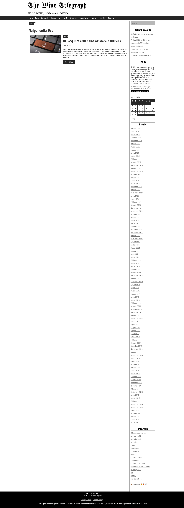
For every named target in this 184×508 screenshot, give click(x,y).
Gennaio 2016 (136, 380)
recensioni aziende (138, 464)
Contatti (102, 18)
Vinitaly (94, 18)
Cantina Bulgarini (137, 46)
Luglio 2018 (135, 288)
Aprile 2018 (135, 297)
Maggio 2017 (135, 331)
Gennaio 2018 (136, 306)
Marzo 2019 (135, 266)
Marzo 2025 (135, 156)
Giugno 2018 (135, 291)
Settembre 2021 (137, 239)
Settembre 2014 (137, 404)
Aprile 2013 (135, 420)
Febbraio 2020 (136, 260)
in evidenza (135, 448)
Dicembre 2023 (136, 187)
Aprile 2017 (135, 334)
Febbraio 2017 (136, 340)
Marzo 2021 (135, 257)
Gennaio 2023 (136, 205)
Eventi (65, 18)
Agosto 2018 (135, 285)
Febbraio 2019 (136, 269)
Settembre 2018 (137, 282)
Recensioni (135, 460)
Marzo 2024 (135, 184)
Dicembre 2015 (136, 383)
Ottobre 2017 (135, 315)
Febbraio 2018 (136, 303)
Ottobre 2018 (135, 279)
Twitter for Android (148, 85)
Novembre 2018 (137, 276)
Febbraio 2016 (136, 377)
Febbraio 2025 (136, 159)
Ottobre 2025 (135, 144)
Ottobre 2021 (135, 236)
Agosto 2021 (135, 242)
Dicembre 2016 (136, 346)
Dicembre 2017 (136, 309)
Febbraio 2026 (136, 138)
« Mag (133, 119)
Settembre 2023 (137, 193)
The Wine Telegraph (57, 5)
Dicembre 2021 (136, 230)
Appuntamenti (85, 18)
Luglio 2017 (135, 325)
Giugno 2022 (135, 214)
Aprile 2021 (135, 254)
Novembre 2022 (137, 208)
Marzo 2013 (135, 423)
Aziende (53, 18)
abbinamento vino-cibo (139, 433)
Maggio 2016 (135, 367)
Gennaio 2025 (136, 162)
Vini (59, 18)
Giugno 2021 (135, 248)
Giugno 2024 (135, 174)
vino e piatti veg (136, 479)
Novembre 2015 (137, 386)
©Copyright (112, 18)
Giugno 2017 (135, 328)
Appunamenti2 (136, 436)
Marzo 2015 (135, 398)
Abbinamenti (74, 18)
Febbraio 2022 (136, 226)
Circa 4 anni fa (135, 83)
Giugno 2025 (135, 147)
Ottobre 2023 (135, 190)
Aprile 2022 (135, 220)
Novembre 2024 (137, 165)
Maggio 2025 (135, 150)
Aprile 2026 (135, 132)
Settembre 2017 (137, 318)
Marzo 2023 (135, 199)
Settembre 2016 (137, 355)
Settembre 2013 (137, 407)
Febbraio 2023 (136, 202)
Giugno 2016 (135, 364)
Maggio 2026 (135, 128)
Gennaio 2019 (136, 272)
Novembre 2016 (137, 349)
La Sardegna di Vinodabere (141, 55)
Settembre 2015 (137, 392)
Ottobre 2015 (135, 389)
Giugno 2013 (135, 413)
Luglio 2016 (135, 361)
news (133, 454)
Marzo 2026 (135, 135)
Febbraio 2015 (136, 401)
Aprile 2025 (135, 153)
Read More (70, 62)
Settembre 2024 (137, 171)
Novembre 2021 (137, 233)
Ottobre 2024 (135, 168)
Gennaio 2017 (136, 343)
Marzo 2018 (135, 300)
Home (31, 18)
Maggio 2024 (135, 178)
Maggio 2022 (135, 217)
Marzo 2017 (135, 337)
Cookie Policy (98, 500)
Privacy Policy (86, 500)
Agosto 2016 (135, 358)
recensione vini (136, 457)
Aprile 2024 (135, 181)
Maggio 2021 (135, 251)
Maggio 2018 (135, 294)
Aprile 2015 (135, 395)
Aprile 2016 (135, 371)
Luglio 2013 (135, 410)
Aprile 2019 (135, 263)
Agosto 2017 (135, 322)
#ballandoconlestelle (138, 80)
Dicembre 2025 (136, 141)
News (37, 18)
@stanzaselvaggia (140, 68)
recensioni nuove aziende (140, 467)
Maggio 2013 (135, 417)
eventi (133, 445)
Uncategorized (136, 470)
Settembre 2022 (137, 211)
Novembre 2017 (137, 312)
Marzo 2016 (135, 374)
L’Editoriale (44, 18)
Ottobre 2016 (135, 352)
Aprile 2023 (135, 196)
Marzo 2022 (135, 224)
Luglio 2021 (135, 245)
